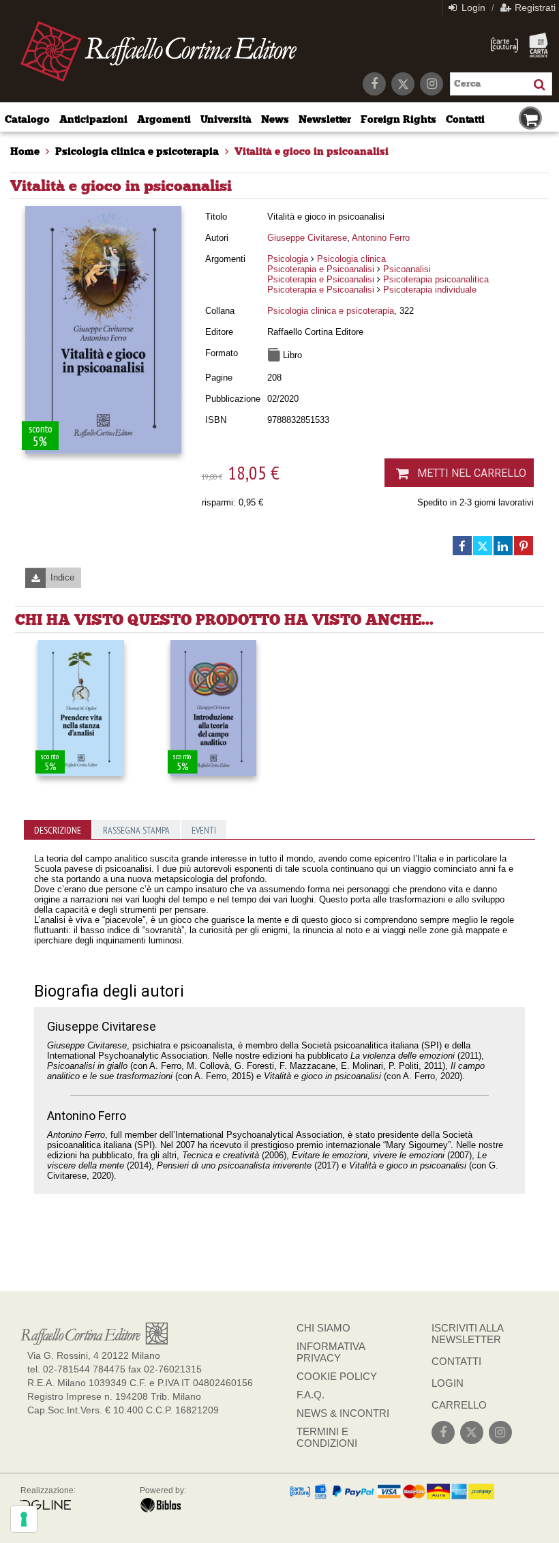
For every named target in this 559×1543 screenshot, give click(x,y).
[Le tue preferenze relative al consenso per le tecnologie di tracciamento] (24, 1519)
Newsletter (325, 119)
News (275, 119)
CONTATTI (456, 1361)
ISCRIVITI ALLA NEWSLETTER (467, 1333)
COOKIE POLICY (337, 1376)
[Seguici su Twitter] (402, 83)
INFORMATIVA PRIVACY (331, 1352)
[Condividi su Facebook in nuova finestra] (462, 545)
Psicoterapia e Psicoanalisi (320, 269)
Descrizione (57, 830)
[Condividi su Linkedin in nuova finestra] (503, 545)
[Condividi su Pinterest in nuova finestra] (523, 545)
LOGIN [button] (448, 1383)
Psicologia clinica (351, 259)
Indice (62, 577)
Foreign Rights (398, 119)
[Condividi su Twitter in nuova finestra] (482, 545)
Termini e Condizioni (327, 1437)
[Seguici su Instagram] (431, 83)
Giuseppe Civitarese (307, 238)
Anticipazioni (93, 119)
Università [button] (226, 119)
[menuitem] (25, 151)
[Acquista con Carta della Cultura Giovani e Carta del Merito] (504, 45)
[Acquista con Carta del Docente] (538, 45)
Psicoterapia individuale (430, 289)
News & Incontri (343, 1413)
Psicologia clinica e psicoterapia (330, 311)
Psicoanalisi (407, 269)
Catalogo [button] (27, 119)
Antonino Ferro (381, 238)
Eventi (204, 830)
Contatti (465, 119)
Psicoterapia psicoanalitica (436, 279)
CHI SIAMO (323, 1328)
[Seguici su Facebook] (374, 83)
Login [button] (472, 7)
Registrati (534, 7)
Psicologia (287, 259)
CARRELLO (459, 1405)
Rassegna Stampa (136, 830)
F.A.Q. (310, 1394)
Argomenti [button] (164, 119)
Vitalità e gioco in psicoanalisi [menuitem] (312, 151)
